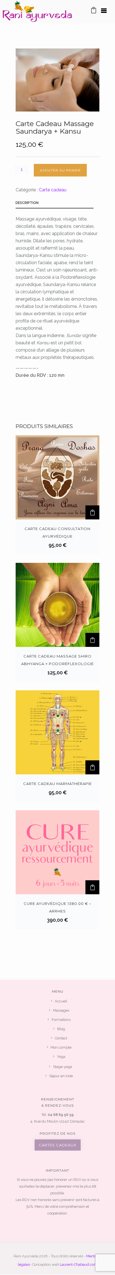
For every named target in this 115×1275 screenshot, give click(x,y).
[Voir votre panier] (93, 11)
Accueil (61, 1001)
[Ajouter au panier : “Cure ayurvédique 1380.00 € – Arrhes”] (92, 887)
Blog (61, 1029)
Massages (61, 1010)
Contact (61, 1038)
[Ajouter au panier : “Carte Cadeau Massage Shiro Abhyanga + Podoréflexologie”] (92, 640)
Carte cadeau (52, 189)
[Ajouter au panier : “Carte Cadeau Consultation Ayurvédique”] (92, 512)
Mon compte (61, 1047)
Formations (61, 1020)
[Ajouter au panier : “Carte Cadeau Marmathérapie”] (92, 767)
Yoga (61, 1057)
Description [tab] (27, 203)
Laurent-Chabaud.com (78, 1264)
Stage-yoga (62, 1067)
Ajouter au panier (60, 170)
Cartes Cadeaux (57, 1145)
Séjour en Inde (61, 1076)
